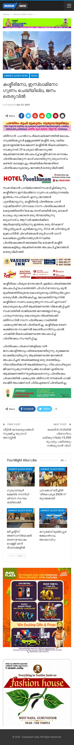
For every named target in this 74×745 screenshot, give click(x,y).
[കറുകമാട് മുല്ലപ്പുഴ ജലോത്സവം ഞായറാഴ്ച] (53, 518)
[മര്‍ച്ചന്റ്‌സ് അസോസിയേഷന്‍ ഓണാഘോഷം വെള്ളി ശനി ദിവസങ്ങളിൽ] (21, 518)
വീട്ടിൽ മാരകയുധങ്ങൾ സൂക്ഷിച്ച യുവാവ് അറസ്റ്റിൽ (18, 433)
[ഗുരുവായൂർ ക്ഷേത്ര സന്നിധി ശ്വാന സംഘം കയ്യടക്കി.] (21, 477)
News (34, 75)
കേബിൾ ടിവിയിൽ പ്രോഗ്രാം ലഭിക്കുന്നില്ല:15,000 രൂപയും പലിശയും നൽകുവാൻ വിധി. (57, 437)
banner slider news (16, 75)
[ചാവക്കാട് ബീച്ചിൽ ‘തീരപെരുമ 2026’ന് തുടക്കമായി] (53, 477)
